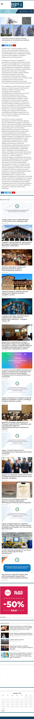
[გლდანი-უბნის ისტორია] (5, 641)
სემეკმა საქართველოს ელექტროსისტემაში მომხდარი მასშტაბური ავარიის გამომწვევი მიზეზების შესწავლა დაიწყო (16, 399)
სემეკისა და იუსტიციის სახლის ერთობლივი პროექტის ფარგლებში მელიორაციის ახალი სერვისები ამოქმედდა (17, 476)
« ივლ (2, 710)
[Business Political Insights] (17, 4)
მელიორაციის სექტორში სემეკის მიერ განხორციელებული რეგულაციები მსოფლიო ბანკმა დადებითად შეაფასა (15, 576)
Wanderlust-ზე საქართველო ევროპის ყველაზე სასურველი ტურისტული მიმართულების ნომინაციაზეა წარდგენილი (16, 501)
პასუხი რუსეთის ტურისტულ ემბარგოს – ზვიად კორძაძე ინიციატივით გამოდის (21, 634)
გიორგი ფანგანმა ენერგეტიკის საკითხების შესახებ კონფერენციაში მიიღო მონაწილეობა (16, 551)
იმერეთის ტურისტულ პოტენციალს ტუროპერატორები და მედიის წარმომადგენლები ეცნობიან (14, 268)
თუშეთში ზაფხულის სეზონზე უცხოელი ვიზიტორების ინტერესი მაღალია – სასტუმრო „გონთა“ (15, 293)
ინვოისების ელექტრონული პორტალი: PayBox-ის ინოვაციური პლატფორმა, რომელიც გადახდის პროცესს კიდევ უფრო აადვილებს (21, 655)
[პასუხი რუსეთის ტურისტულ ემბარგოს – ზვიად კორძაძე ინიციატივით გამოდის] (5, 635)
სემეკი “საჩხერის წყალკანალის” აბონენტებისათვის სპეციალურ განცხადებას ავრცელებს (17, 452)
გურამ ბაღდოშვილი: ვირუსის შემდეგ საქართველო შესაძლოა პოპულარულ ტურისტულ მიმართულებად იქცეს (21, 628)
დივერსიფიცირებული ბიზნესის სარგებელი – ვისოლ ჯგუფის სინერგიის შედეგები (21, 647)
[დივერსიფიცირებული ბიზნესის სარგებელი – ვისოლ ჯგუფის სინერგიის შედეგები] (5, 648)
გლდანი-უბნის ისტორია (17, 639)
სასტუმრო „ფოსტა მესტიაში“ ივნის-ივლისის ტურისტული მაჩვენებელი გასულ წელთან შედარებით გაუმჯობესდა (17, 244)
